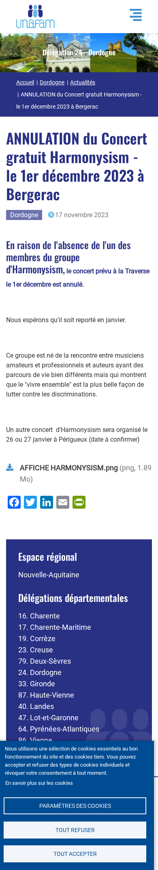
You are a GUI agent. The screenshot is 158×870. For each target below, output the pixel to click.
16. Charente (39, 616)
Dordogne (52, 82)
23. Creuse (35, 650)
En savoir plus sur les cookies (39, 783)
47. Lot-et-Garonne (48, 717)
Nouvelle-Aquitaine (48, 574)
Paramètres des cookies (75, 806)
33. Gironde (36, 683)
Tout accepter (75, 854)
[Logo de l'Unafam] (35, 16)
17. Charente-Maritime (54, 627)
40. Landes (36, 706)
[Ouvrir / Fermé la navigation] (132, 15)
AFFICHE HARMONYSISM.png (69, 467)
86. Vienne (35, 740)
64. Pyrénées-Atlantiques (58, 729)
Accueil (25, 82)
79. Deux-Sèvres (44, 661)
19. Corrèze (37, 638)
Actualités (82, 82)
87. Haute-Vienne (46, 695)
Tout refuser (75, 830)
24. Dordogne (40, 672)
